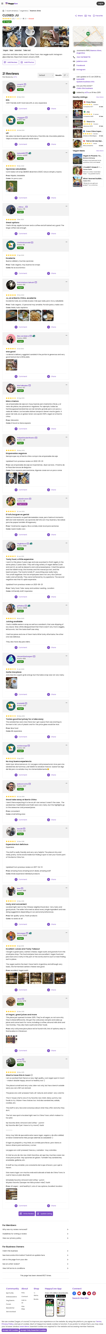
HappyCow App (53, 1288)
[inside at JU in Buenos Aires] (60, 978)
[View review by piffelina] (11, 608)
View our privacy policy (11, 1238)
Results (58, 75)
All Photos (60, 44)
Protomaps (84, 43)
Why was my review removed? (14, 1229)
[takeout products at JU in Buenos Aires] (35, 978)
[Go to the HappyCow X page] (84, 1293)
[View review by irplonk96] (11, 156)
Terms (98, 1321)
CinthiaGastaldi (23, 242)
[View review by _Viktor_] (11, 209)
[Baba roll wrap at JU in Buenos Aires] (11, 186)
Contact (24, 1296)
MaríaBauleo (22, 385)
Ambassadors (11, 1297)
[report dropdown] (66, 83)
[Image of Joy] (78, 114)
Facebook (80, 65)
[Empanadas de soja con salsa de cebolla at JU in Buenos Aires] (23, 478)
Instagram (80, 69)
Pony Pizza (91, 102)
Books (36, 1299)
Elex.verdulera (23, 336)
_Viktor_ (21, 207)
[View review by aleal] (11, 1002)
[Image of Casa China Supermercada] (77, 133)
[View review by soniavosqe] (11, 748)
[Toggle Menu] (2, 3)
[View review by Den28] (11, 831)
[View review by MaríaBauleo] (11, 388)
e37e (15, 77)
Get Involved (11, 1312)
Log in (100, 3)
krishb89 (20, 703)
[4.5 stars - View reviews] (88, 114)
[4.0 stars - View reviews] (7, 18)
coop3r (20, 84)
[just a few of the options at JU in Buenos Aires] (11, 1039)
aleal (19, 999)
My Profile (10, 1293)
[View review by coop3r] (11, 87)
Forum (8, 1304)
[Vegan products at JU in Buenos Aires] (23, 978)
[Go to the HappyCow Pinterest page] (89, 1293)
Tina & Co (90, 121)
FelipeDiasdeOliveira (25, 438)
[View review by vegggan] (11, 120)
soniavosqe (22, 746)
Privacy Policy (8, 1324)
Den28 (19, 829)
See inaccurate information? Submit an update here (23, 1255)
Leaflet (78, 43)
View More (100, 97)
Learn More (24, 1326)
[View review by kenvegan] (11, 936)
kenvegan (21, 933)
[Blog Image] (77, 159)
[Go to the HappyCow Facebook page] (74, 1293)
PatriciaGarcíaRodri (25, 282)
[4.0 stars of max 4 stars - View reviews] (88, 104)
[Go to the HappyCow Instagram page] (94, 1293)
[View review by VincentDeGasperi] (11, 659)
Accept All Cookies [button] (10, 1330)
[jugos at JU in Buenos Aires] (48, 978)
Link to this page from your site (14, 1259)
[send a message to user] (25, 84)
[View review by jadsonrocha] (11, 787)
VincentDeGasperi (25, 656)
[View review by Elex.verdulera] (11, 339)
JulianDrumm (22, 499)
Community (12, 1288)
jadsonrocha (22, 784)
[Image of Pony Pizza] (78, 104)
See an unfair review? (11, 1264)
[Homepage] (11, 3)
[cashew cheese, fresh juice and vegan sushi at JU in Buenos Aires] (11, 978)
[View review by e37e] (11, 1062)
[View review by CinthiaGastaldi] (11, 245)
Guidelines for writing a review (14, 1234)
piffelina (20, 606)
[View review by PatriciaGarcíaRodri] (11, 285)
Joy (88, 112)
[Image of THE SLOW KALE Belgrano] (77, 143)
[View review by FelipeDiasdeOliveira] (11, 440)
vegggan (21, 117)
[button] (88, 34)
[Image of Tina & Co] (78, 124)
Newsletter (10, 1308)
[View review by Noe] (11, 891)
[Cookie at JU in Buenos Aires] (11, 478)
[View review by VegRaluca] (11, 546)
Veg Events (10, 1300)
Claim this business (10, 1251)
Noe (18, 888)
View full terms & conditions (13, 1268)
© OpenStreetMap (94, 43)
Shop (36, 1288)
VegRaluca (21, 543)
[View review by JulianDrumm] (11, 501)
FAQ (23, 1293)
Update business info (85, 81)
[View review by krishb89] (11, 706)
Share (80, 16)
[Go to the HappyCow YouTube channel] (79, 1293)
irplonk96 (21, 153)
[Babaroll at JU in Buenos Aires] (11, 682)
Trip (89, 16)
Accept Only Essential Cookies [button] (33, 1330)
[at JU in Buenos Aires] (11, 315)
